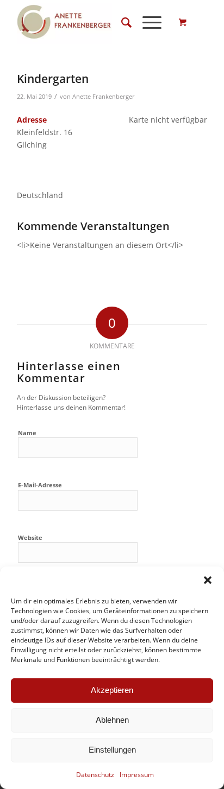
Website (30, 537)
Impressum (137, 774)
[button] (207, 580)
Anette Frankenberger (103, 96)
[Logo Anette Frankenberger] (93, 22)
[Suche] (121, 22)
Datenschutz (95, 774)
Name (27, 433)
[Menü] (146, 22)
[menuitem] (121, 22)
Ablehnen (112, 719)
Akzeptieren (112, 690)
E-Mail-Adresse (40, 485)
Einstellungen (112, 749)
